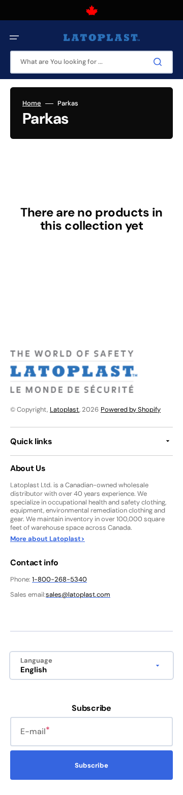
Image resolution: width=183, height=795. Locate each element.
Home (31, 103)
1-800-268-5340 (59, 579)
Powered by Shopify (131, 409)
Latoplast (64, 409)
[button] (14, 37)
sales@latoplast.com (78, 594)
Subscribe (91, 765)
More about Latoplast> (47, 539)
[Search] (159, 62)
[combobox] (91, 62)
